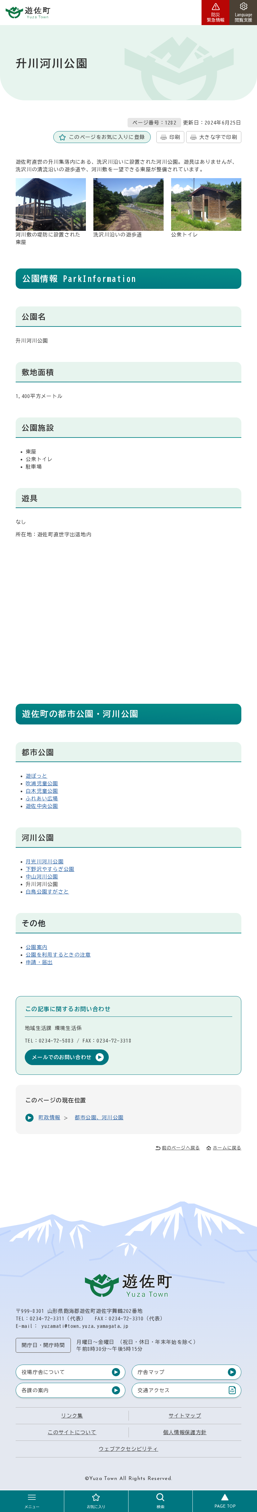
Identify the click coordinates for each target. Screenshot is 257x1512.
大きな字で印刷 (218, 137)
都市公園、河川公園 (99, 1117)
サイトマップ (185, 1415)
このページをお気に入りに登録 (107, 137)
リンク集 (72, 1415)
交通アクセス (153, 1392)
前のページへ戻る (181, 1148)
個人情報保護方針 (185, 1432)
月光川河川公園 (45, 861)
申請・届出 (39, 962)
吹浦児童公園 (42, 783)
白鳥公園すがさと (47, 891)
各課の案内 (35, 1390)
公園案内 (36, 947)
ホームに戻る (227, 1148)
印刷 (175, 137)
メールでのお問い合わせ (62, 1057)
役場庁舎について (43, 1372)
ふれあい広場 (42, 798)
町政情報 (49, 1117)
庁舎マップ (151, 1372)
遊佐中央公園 (42, 806)
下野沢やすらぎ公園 (50, 869)
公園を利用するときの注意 (58, 954)
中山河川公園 (42, 876)
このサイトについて (72, 1432)
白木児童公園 (42, 790)
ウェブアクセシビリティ (128, 1448)
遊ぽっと (36, 775)
